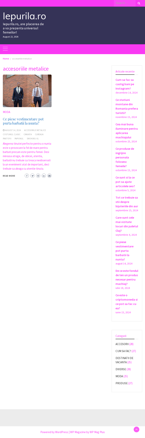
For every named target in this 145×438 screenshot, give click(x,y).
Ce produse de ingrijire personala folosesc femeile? (125, 157)
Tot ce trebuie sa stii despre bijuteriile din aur (127, 202)
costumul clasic (11, 134)
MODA (6, 112)
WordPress (61, 432)
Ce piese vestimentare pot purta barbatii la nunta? (23, 121)
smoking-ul (33, 138)
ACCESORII (122, 344)
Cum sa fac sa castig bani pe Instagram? (125, 84)
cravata (28, 134)
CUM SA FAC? (123, 351)
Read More (9, 176)
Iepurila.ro (24, 16)
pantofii (7, 138)
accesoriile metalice (35, 130)
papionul (19, 138)
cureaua (39, 134)
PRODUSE (122, 383)
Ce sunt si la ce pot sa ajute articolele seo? (125, 181)
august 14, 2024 (13, 130)
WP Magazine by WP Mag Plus (87, 432)
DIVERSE (121, 369)
